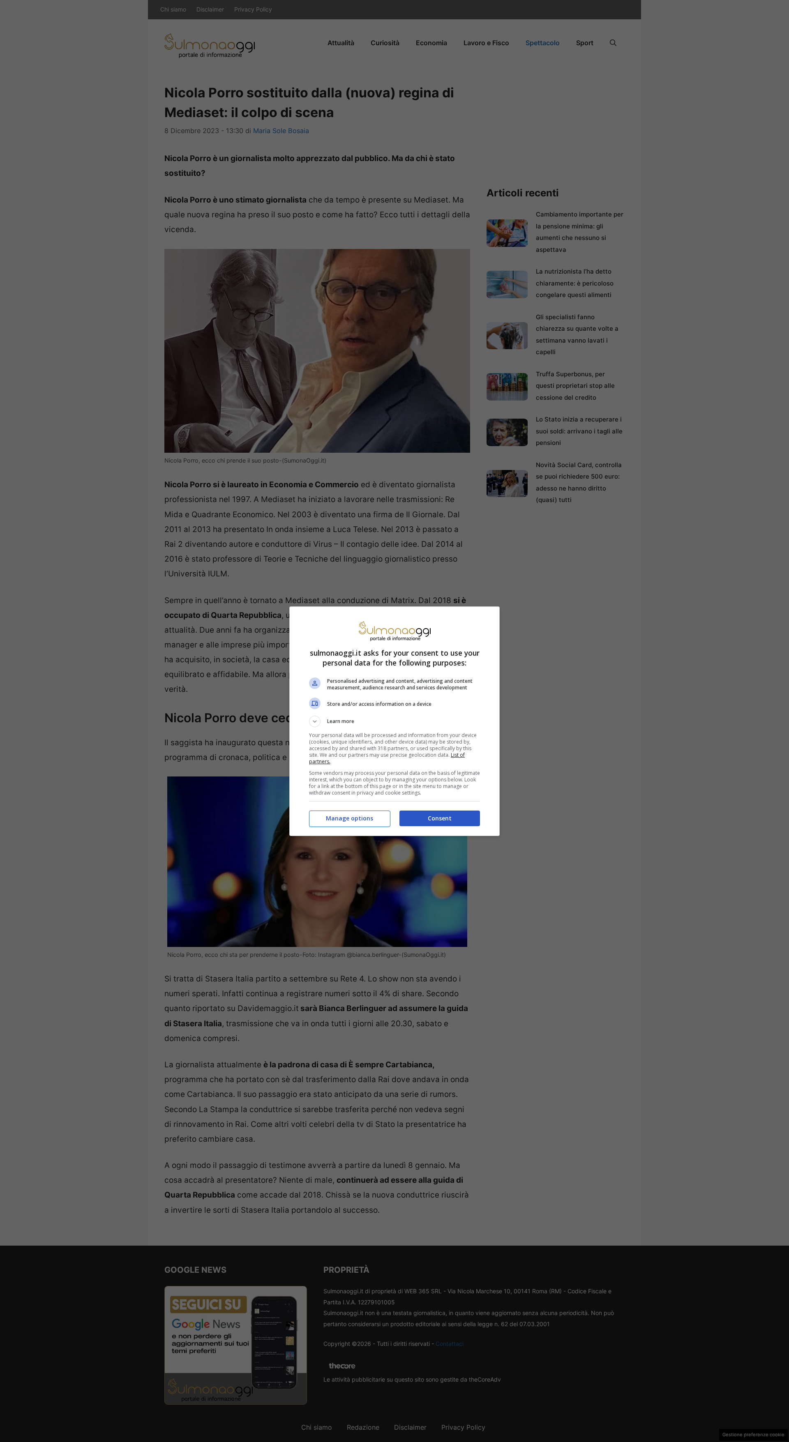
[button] (394, 721)
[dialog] (394, 721)
